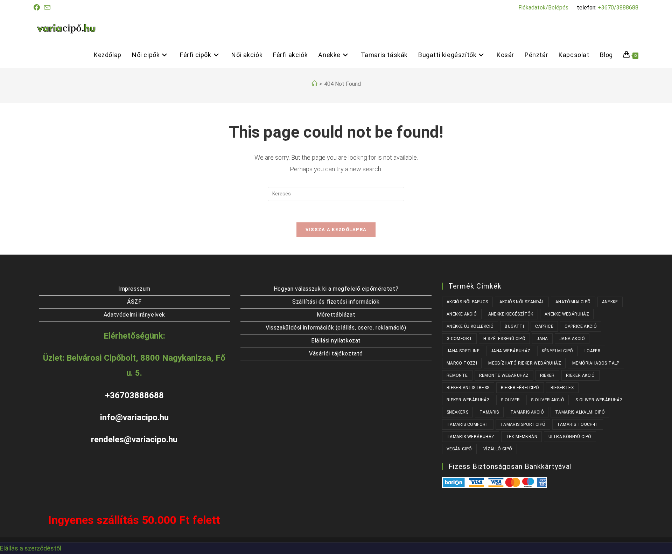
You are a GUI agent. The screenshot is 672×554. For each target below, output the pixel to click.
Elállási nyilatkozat (336, 340)
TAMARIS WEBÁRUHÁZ (471, 436)
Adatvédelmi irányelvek (134, 314)
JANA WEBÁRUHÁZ (511, 350)
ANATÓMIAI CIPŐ (573, 301)
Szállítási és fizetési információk (335, 301)
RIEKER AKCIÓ (580, 375)
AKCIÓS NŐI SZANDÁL (521, 301)
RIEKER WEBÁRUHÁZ (468, 399)
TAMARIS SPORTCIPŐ (523, 424)
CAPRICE (544, 326)
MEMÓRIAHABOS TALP (596, 363)
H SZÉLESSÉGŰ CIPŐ (504, 338)
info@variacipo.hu (134, 417)
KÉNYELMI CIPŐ (557, 350)
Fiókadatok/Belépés (543, 7)
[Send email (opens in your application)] (47, 8)
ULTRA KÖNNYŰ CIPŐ (570, 436)
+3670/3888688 (618, 7)
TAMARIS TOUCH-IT (577, 424)
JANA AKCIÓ (572, 338)
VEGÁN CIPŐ (459, 448)
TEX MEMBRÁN (521, 436)
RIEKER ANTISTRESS (468, 387)
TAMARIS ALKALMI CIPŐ (580, 412)
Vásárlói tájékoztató (336, 353)
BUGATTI (514, 326)
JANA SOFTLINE (463, 350)
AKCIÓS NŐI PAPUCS (467, 301)
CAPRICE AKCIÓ (581, 326)
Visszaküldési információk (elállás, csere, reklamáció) (336, 327)
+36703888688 (134, 395)
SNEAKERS (457, 412)
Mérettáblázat (336, 314)
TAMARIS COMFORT (468, 424)
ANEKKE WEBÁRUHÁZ (567, 314)
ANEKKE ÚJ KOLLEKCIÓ (470, 326)
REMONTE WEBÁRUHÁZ (504, 375)
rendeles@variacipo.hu (134, 439)
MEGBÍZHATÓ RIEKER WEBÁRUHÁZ (524, 363)
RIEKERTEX (562, 387)
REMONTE (457, 375)
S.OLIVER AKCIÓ (547, 399)
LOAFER (592, 350)
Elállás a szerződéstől (30, 548)
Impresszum (134, 288)
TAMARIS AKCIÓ (527, 412)
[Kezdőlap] (314, 84)
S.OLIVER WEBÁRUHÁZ (599, 399)
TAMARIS (489, 412)
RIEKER (547, 375)
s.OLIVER (510, 399)
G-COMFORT (459, 338)
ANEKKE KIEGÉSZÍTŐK (510, 314)
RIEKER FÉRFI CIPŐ (520, 387)
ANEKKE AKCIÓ (462, 314)
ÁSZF (134, 301)
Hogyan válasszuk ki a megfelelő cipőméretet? (336, 288)
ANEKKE (610, 301)
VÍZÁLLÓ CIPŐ (497, 448)
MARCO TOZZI (462, 363)
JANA (542, 338)
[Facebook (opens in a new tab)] (38, 7)
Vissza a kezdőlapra (336, 229)
